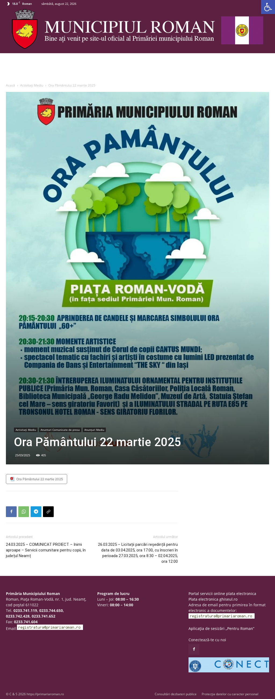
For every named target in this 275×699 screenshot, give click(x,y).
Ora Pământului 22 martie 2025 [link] (39, 479)
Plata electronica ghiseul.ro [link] (213, 599)
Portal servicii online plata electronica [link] (222, 593)
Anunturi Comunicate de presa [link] (60, 430)
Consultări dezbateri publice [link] (176, 694)
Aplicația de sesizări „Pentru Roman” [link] (221, 628)
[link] (268, 7)
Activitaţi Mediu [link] (31, 85)
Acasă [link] (10, 85)
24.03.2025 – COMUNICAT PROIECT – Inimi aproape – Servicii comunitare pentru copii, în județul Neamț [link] (46, 550)
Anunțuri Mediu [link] (94, 430)
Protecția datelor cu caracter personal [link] (230, 694)
